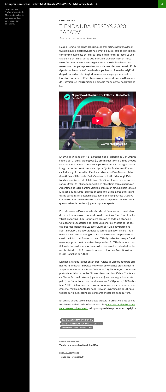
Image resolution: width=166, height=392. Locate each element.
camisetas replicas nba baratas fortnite (81, 324)
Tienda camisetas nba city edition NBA (78, 343)
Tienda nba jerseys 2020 (71, 355)
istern (92, 38)
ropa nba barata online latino (77, 328)
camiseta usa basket (117, 304)
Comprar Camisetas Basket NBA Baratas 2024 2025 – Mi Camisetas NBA (51, 4)
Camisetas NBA (67, 20)
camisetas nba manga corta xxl (77, 320)
